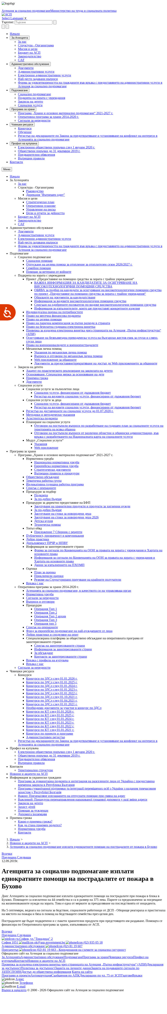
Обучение (25, 132)
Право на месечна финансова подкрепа (53, 315)
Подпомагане (19, 90)
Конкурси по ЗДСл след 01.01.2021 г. (51, 704)
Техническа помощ (47, 524)
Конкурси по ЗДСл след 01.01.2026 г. (51, 678)
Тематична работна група (44, 480)
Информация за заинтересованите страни (63, 649)
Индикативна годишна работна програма (55, 484)
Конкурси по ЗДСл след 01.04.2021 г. (51, 700)
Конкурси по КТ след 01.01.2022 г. (50, 726)
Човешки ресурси (22, 124)
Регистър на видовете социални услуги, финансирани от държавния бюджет (87, 396)
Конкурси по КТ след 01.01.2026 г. (50, 711)
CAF (21, 60)
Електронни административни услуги (44, 75)
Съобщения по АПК (65, 975)
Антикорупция (41, 975)
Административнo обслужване (30, 64)
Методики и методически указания (50, 414)
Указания (40, 444)
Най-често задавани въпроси (38, 79)
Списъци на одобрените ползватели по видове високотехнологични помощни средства (95, 304)
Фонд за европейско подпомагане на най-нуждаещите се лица (69, 631)
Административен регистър (45, 737)
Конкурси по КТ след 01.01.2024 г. (50, 719)
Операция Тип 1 (45, 609)
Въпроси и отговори (40, 601)
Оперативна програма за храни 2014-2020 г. (48, 117)
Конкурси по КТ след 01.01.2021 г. (50, 730)
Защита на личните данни (73, 968)
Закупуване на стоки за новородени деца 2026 (66, 517)
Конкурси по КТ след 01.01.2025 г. (50, 715)
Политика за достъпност (38, 968)
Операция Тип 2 (45, 612)
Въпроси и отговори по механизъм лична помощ (68, 356)
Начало (15, 33)
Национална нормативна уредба (56, 462)
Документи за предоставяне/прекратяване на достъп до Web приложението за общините (95, 363)
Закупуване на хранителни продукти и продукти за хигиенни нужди (82, 506)
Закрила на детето (30, 101)
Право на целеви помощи (44, 319)
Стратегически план (40, 202)
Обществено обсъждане (42, 477)
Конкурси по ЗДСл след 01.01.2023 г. (51, 689)
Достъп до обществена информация (46, 971)
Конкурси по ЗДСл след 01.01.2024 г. (51, 686)
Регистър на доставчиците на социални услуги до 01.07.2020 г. (69, 411)
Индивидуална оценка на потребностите (54, 312)
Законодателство (29, 56)
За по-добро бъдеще (48, 499)
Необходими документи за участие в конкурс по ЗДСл (63, 708)
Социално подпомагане (34, 94)
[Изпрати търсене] (54, 22)
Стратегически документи (52, 469)
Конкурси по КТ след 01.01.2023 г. (50, 722)
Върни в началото (14, 990)
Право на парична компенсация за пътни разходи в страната (68, 323)
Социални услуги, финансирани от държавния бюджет (72, 392)
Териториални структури (35, 770)
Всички (7, 853)
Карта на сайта (82, 971)
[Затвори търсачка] (7, 26)
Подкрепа (41, 495)
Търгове (126, 975)
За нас (22, 41)
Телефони (26, 982)
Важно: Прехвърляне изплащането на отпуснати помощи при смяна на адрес (71, 796)
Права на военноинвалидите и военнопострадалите (62, 345)
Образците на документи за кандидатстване (64, 297)
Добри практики (37, 539)
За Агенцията (19, 37)
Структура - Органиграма (36, 45)
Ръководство (35, 191)
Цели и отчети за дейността (45, 213)
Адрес (19, 979)
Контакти (16, 162)
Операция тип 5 (45, 623)
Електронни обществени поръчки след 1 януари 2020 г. (56, 147)
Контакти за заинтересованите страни (60, 656)
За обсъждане (43, 653)
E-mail (21, 986)
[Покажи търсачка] (3, 26)
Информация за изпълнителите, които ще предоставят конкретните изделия (87, 308)
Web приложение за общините (55, 359)
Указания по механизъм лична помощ (60, 352)
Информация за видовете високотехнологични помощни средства (80, 301)
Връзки (137, 975)
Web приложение (46, 447)
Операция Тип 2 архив (50, 616)
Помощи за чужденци (33, 810)
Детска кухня (43, 521)
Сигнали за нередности (34, 120)
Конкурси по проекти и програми (49, 733)
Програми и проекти (16, 975)
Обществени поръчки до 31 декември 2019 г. (49, 151)
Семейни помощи (38, 268)
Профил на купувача (24, 143)
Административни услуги (36, 71)
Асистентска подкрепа (42, 418)
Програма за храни (23, 109)
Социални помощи (39, 260)
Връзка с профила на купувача (47, 660)
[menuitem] (91, 42)
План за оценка (45, 572)
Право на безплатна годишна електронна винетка (60, 326)
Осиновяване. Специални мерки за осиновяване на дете (65, 374)
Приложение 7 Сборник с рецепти (58, 532)
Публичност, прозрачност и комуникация (55, 535)
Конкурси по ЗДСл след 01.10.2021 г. (51, 697)
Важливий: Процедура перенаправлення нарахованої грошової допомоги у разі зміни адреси (82, 799)
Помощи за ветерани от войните (48, 271)
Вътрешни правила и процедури (56, 473)
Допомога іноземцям (32, 814)
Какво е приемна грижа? (35, 821)
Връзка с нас (35, 583)
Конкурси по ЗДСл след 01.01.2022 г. (51, 693)
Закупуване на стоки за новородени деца (62, 513)
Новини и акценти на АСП (29, 774)
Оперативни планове (41, 205)
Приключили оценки (49, 576)
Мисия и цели (27, 49)
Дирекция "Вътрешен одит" (45, 194)
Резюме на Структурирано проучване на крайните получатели (77, 579)
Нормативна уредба (40, 594)
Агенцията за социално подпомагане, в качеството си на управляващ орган (78, 590)
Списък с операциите (41, 488)
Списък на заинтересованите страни (59, 645)
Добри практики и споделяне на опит (52, 634)
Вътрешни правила (31, 158)
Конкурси (25, 128)
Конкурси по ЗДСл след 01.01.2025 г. (51, 682)
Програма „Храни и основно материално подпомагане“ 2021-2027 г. (65, 113)
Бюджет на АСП (29, 52)
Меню (6, 169)
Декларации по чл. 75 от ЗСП (100, 975)
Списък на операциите (42, 627)
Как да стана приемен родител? (40, 825)
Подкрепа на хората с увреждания (41, 98)
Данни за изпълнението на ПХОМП (59, 565)
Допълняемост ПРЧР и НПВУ (47, 543)
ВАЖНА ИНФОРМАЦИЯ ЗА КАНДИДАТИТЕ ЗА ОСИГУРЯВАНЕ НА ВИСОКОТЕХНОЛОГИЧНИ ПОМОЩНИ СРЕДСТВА (85, 284)
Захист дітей (26, 807)
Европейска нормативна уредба (56, 466)
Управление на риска (41, 209)
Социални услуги (30, 105)
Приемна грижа (37, 378)
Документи (26, 68)
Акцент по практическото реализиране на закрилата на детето (69, 370)
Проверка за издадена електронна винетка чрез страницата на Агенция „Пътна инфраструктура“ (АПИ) (74, 964)
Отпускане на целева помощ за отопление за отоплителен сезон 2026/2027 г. (79, 264)
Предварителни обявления (36, 154)
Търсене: (8, 22)
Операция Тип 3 (45, 620)
